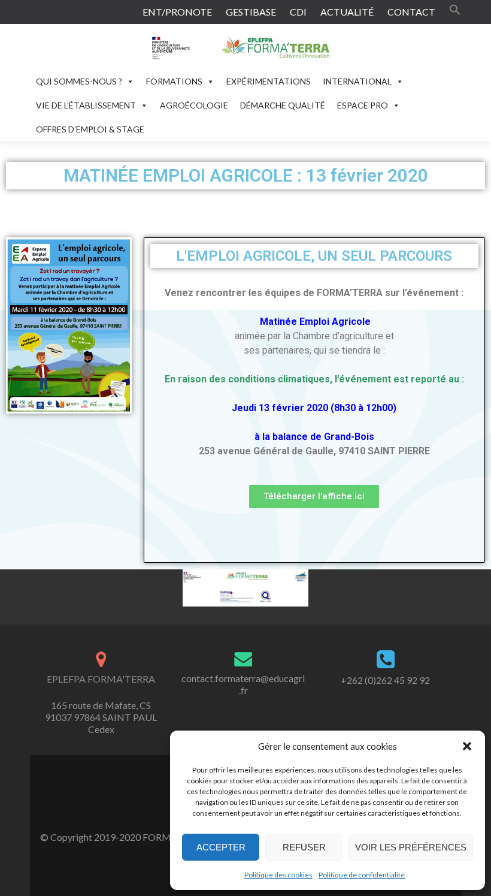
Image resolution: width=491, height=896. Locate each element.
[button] (467, 746)
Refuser (304, 847)
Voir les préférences (410, 847)
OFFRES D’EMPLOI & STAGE (90, 129)
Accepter (221, 847)
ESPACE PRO (362, 105)
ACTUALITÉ (347, 11)
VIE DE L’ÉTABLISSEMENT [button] (86, 105)
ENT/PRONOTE (177, 11)
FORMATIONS (174, 81)
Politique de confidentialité (362, 874)
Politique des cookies (278, 874)
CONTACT (411, 11)
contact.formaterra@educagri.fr (243, 684)
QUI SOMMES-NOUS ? (79, 81)
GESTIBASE (251, 11)
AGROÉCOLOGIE (194, 105)
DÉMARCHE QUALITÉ (282, 105)
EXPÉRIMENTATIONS (268, 81)
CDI (298, 11)
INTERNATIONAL (357, 81)
